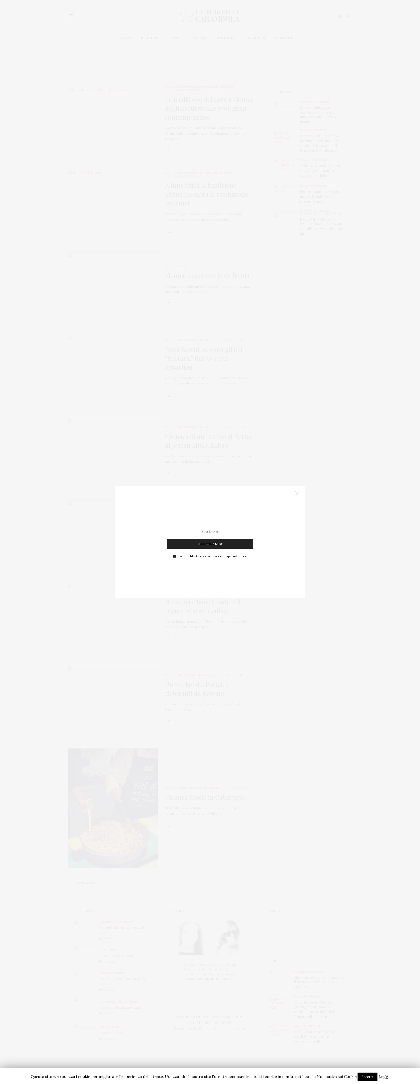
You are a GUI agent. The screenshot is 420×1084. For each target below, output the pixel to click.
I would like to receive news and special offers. (212, 556)
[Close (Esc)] (297, 493)
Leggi (384, 1076)
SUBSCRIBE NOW (210, 544)
